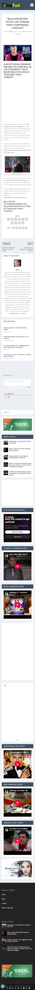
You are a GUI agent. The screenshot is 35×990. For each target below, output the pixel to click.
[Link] (23, 387)
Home (3, 894)
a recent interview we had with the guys (15, 180)
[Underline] (10, 387)
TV (27, 31)
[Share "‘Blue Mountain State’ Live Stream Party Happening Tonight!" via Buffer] (12, 223)
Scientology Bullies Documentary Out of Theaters (16, 337)
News (24, 31)
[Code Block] (20, 387)
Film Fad (23, 313)
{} (24, 387)
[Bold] (5, 387)
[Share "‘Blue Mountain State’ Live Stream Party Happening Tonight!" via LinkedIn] (26, 219)
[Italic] (7, 387)
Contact (4, 903)
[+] (27, 387)
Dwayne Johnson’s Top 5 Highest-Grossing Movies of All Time (19, 457)
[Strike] (12, 387)
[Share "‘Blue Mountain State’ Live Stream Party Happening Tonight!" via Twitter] (12, 219)
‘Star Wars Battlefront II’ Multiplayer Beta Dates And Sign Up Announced (16, 346)
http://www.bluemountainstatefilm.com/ (15, 197)
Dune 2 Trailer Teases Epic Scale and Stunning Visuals (19, 449)
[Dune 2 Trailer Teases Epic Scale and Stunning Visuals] (6, 450)
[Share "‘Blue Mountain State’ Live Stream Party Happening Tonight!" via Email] (19, 223)
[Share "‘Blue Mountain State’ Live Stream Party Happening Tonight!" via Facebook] (8, 219)
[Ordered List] (14, 387)
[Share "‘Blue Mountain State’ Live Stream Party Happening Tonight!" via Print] (23, 223)
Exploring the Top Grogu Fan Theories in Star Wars (20, 442)
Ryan (11, 31)
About (3, 899)
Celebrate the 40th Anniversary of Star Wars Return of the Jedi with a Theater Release (20, 473)
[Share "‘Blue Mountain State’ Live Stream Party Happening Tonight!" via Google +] (16, 219)
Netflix (5, 193)
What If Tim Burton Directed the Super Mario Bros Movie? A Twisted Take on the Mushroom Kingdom (20, 465)
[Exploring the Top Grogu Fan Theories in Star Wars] (6, 442)
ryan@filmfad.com (14, 313)
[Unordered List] (16, 387)
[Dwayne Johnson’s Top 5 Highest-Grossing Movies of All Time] (6, 457)
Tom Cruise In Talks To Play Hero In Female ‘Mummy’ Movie (17, 355)
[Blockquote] (18, 387)
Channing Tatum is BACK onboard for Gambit (15, 328)
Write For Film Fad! (7, 908)
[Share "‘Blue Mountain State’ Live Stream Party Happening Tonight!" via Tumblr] (19, 219)
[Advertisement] (17, 99)
